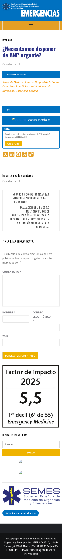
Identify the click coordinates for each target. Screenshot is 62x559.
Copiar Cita (13, 143)
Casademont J (11, 181)
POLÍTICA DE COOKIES (27, 550)
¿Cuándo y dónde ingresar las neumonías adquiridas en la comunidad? (31, 198)
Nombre (8, 312)
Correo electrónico (40, 317)
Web (5, 336)
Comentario (11, 271)
